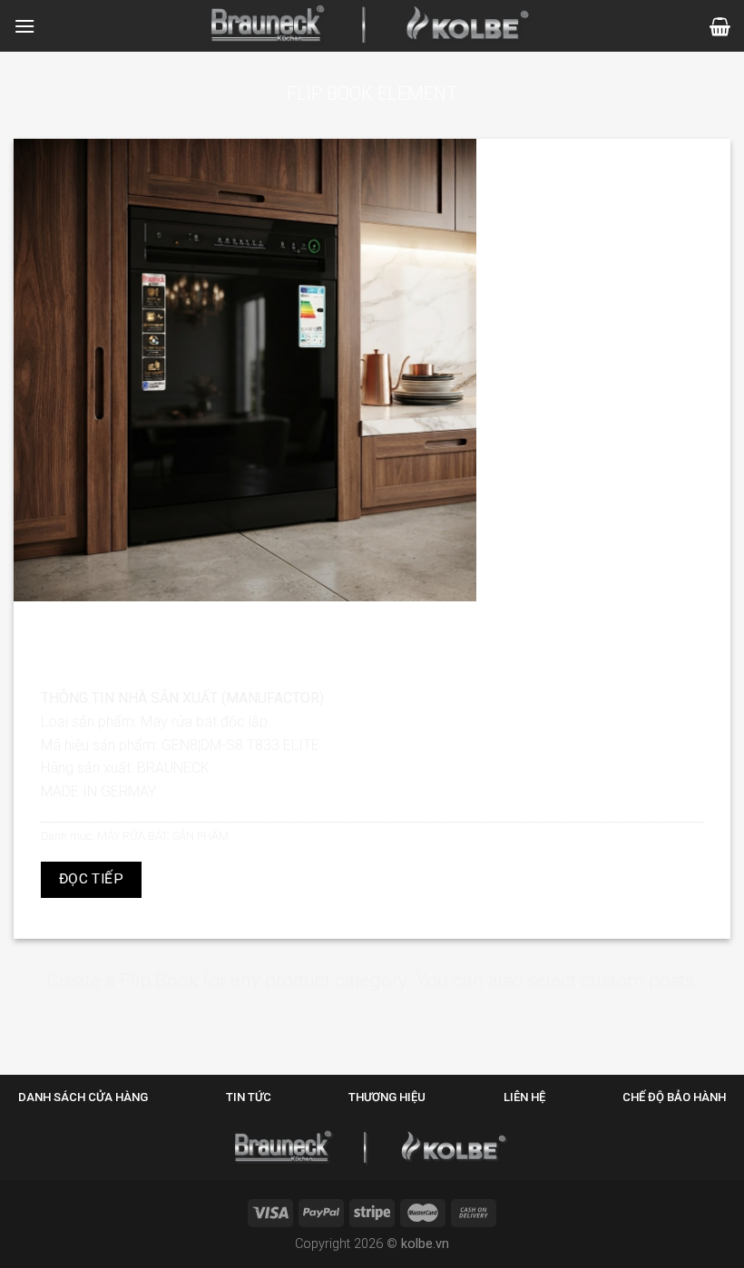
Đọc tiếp (91, 879)
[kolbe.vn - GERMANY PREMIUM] (372, 26)
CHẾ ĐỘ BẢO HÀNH (674, 1097)
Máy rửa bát (132, 836)
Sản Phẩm (200, 836)
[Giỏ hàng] (720, 26)
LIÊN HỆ (524, 1097)
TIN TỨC (248, 1097)
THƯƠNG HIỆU (387, 1097)
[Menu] (24, 26)
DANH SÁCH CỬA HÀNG (83, 1097)
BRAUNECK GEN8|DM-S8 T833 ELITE (372, 626)
